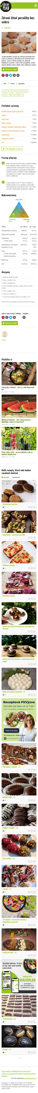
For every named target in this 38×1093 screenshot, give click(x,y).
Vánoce (25, 91)
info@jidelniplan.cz (30, 1078)
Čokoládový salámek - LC (11, 767)
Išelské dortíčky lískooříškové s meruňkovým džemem (18, 627)
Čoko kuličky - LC (9, 858)
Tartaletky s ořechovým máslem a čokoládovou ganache (15, 920)
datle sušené (6, 123)
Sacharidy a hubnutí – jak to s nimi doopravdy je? (18, 388)
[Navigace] (35, 6)
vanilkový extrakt (8, 139)
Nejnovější (6, 477)
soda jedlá (5, 135)
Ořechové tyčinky (9, 596)
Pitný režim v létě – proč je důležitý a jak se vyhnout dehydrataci (17, 453)
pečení (18, 91)
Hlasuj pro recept (10, 69)
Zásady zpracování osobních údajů (12, 1073)
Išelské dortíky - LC (9, 952)
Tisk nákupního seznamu (12, 149)
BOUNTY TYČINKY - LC (10, 828)
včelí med (5, 119)
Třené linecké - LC (9, 1019)
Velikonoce (19, 95)
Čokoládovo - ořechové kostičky (14, 535)
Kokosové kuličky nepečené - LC (14, 692)
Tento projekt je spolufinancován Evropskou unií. (16, 1071)
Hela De (7, 27)
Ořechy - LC (7, 1049)
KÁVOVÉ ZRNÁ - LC (9, 797)
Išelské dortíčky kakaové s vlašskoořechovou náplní (18, 660)
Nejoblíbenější (16, 477)
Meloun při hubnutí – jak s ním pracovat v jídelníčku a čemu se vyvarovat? (16, 421)
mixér (11, 91)
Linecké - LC (7, 889)
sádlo (4, 115)
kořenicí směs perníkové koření (13, 131)
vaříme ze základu (8, 95)
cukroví (5, 91)
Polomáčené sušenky (10, 504)
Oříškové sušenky (9, 565)
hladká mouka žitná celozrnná (12, 111)
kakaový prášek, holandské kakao (14, 127)
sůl (3, 142)
